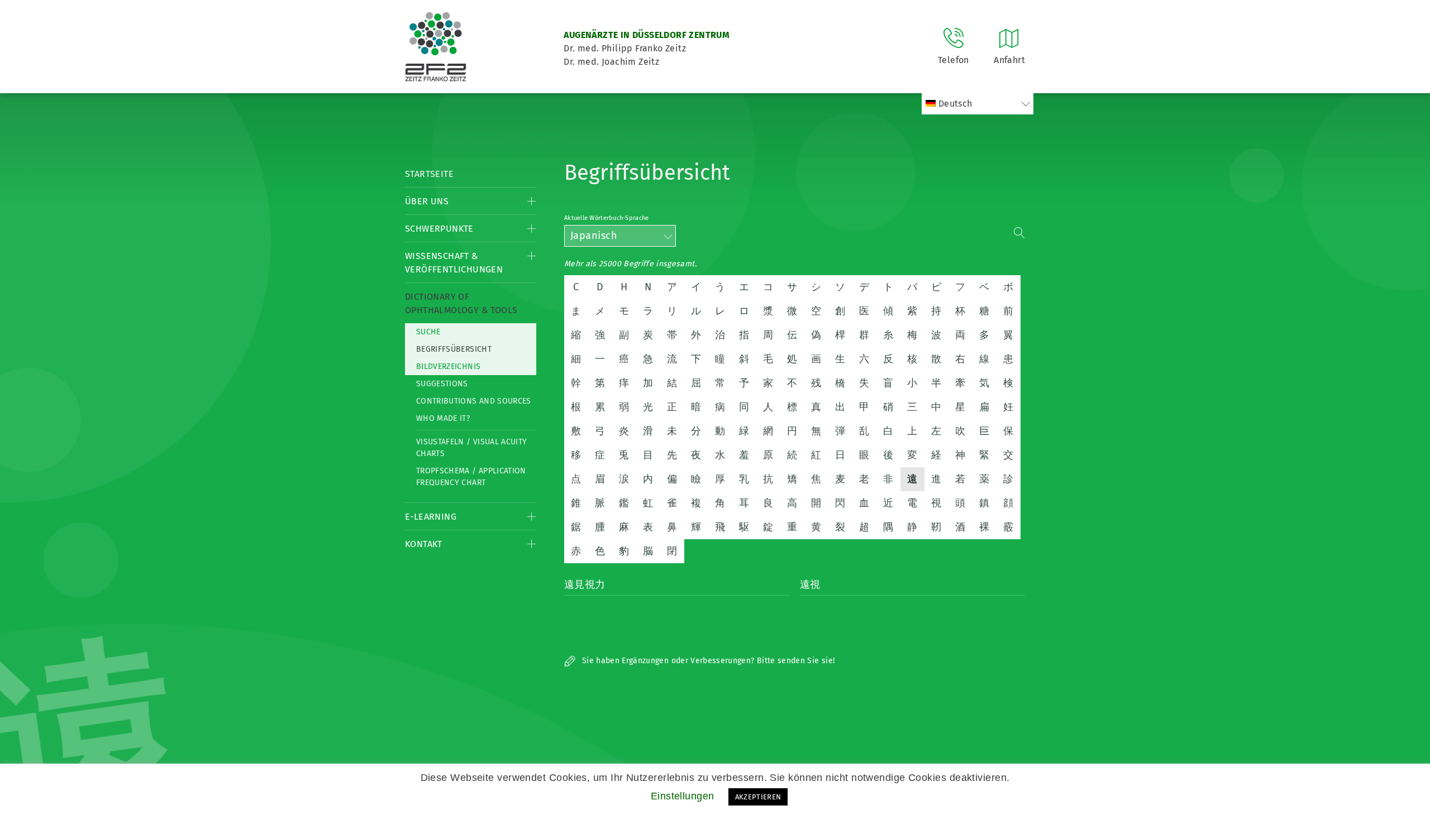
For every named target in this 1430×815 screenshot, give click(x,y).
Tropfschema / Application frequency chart (471, 476)
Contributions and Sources (473, 401)
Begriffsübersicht (454, 349)
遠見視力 (585, 584)
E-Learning (430, 516)
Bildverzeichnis (448, 366)
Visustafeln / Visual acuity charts (471, 447)
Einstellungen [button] (682, 796)
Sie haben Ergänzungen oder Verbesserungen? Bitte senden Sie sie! (707, 660)
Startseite (429, 174)
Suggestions (442, 384)
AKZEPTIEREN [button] (758, 797)
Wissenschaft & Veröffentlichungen (454, 263)
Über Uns (427, 201)
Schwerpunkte (439, 228)
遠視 (810, 584)
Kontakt (423, 544)
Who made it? (443, 418)
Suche (428, 332)
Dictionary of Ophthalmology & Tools (461, 303)
